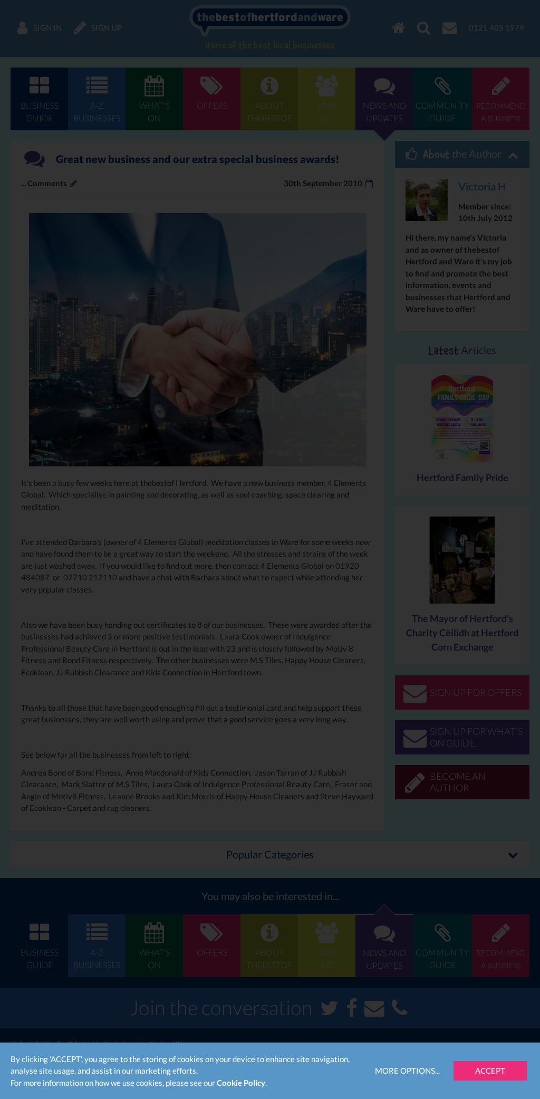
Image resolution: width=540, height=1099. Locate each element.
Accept (490, 1070)
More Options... (407, 1070)
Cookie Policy (241, 1082)
